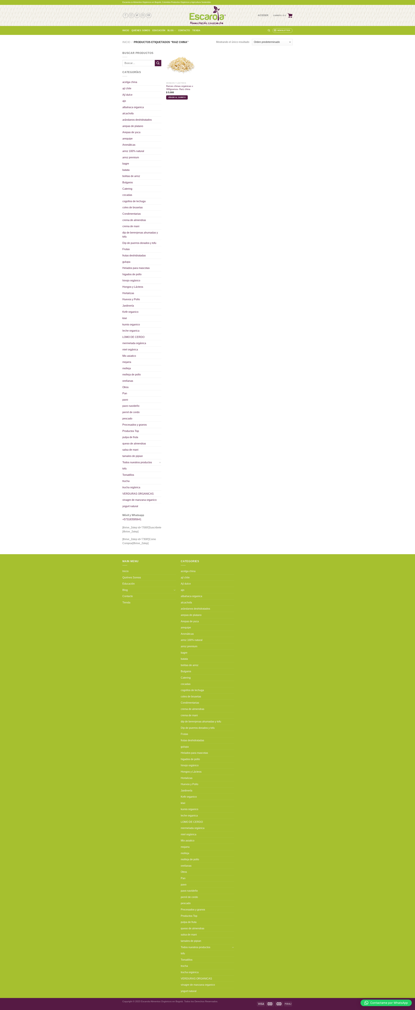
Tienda (196, 30)
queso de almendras (134, 443)
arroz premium (130, 157)
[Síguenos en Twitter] (137, 15)
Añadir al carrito (177, 97)
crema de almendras (134, 220)
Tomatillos (128, 474)
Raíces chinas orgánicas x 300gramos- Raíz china (179, 87)
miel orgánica (130, 349)
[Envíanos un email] (143, 15)
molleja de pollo (131, 374)
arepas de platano (132, 126)
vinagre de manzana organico (139, 500)
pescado (127, 418)
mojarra (126, 362)
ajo (124, 101)
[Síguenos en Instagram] (131, 15)
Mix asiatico (129, 355)
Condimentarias (131, 213)
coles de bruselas (132, 207)
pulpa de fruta (130, 437)
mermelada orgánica (134, 343)
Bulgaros (127, 182)
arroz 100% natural (133, 151)
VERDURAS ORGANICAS (138, 493)
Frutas (126, 249)
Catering (127, 188)
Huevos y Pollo (131, 299)
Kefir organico (130, 311)
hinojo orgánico (131, 280)
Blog (170, 30)
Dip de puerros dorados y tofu (139, 243)
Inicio (125, 30)
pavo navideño (130, 405)
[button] (386, 1003)
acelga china (129, 82)
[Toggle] (160, 462)
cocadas (127, 195)
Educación (158, 30)
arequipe (127, 138)
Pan (124, 393)
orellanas (127, 380)
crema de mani (130, 226)
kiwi (124, 318)
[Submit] (158, 63)
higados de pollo (132, 274)
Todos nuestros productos (137, 462)
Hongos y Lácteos (132, 286)
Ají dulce (127, 94)
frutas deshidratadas (134, 255)
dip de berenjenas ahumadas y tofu (140, 234)
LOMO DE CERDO (133, 337)
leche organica (130, 330)
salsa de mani (130, 449)
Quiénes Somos (140, 30)
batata (126, 170)
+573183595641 (131, 519)
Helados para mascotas (136, 268)
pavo (125, 399)
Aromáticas (128, 144)
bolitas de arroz (131, 176)
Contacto (184, 30)
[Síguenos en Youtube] (148, 15)
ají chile (126, 88)
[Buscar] (269, 30)
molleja (126, 368)
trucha (126, 481)
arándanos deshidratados (137, 119)
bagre (125, 163)
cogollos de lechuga (134, 201)
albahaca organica (133, 107)
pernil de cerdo (131, 412)
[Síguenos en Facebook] (125, 15)
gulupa (126, 261)
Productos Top (130, 431)
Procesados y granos (134, 424)
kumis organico (131, 324)
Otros (125, 387)
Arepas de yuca (131, 132)
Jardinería (128, 305)
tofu (124, 468)
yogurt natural (130, 506)
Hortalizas (128, 293)
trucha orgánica (131, 487)
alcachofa (128, 113)
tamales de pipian (132, 456)
